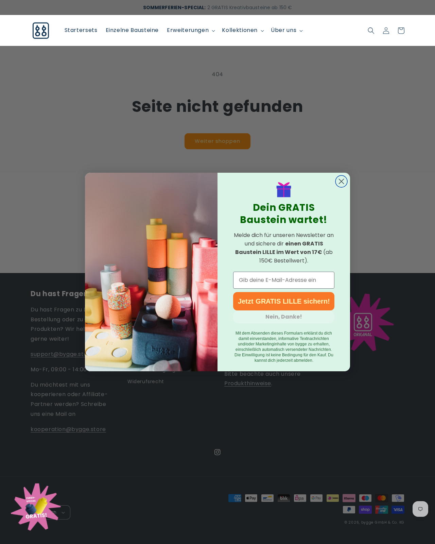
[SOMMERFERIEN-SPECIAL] (35, 508)
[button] (190, 30)
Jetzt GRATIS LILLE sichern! (284, 301)
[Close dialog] (341, 181)
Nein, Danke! (283, 317)
